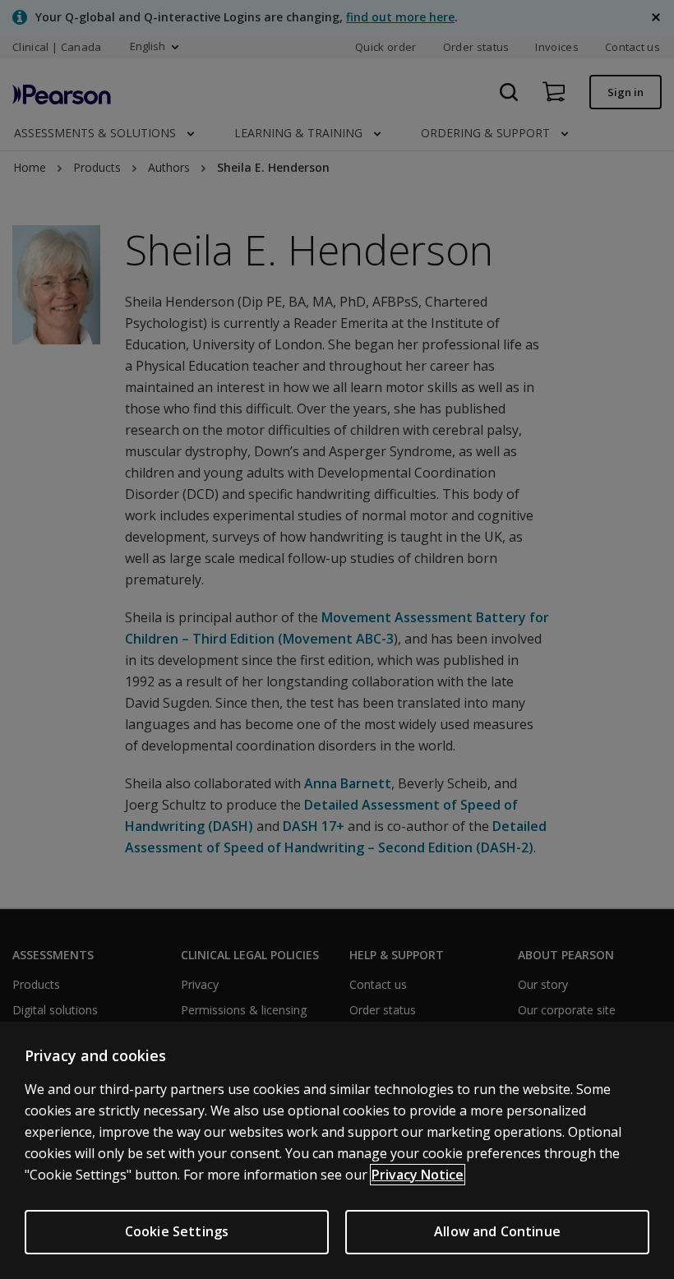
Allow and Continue (497, 1231)
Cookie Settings (177, 1231)
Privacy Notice (418, 1175)
